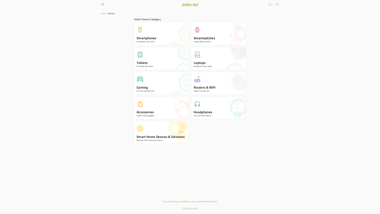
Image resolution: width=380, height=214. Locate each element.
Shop (103, 13)
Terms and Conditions (195, 201)
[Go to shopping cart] (277, 4)
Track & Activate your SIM (174, 201)
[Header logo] (190, 4)
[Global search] (270, 4)
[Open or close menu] (102, 4)
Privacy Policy (211, 201)
